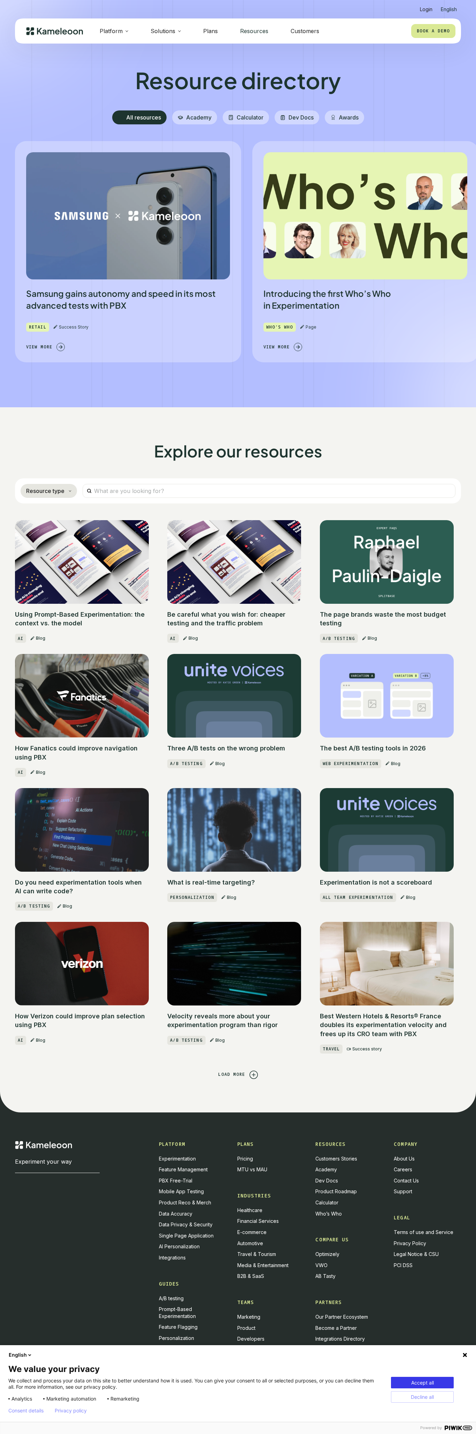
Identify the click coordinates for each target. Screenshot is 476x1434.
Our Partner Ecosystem (341, 1317)
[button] (449, 6)
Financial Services (258, 1221)
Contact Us (406, 1181)
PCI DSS (403, 1265)
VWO (321, 1265)
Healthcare (249, 1210)
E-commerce (252, 1232)
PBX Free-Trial (175, 1181)
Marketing (248, 1317)
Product (246, 1328)
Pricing (245, 1159)
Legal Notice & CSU (416, 1254)
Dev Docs (326, 1181)
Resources (254, 31)
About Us (404, 1159)
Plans (210, 31)
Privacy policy (71, 1410)
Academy (326, 1169)
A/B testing (171, 1298)
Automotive (250, 1243)
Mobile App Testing (181, 1191)
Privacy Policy (410, 1243)
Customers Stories (336, 1159)
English (18, 1355)
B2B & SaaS (250, 1276)
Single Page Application (186, 1236)
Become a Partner (336, 1328)
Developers (250, 1339)
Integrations (172, 1257)
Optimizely (327, 1254)
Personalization (176, 1338)
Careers (403, 1169)
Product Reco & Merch (185, 1202)
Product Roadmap (336, 1191)
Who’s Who (328, 1214)
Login (426, 9)
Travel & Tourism (256, 1254)
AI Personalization (179, 1246)
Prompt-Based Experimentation (177, 1312)
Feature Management (183, 1169)
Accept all (422, 1383)
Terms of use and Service (423, 1232)
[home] (54, 31)
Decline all (422, 1397)
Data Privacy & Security (186, 1224)
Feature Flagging (178, 1327)
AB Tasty (325, 1276)
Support (403, 1191)
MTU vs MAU (252, 1169)
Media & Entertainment (263, 1265)
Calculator (326, 1202)
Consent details (26, 1410)
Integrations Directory (340, 1339)
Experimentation (177, 1159)
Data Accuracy (175, 1214)
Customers (305, 31)
